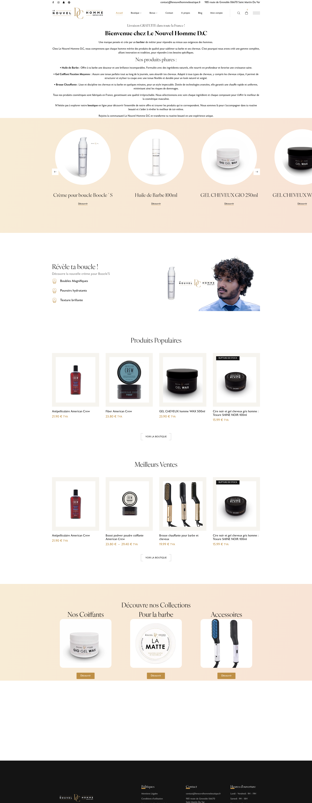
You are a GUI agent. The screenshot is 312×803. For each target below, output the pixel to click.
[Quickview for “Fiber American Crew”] (147, 393)
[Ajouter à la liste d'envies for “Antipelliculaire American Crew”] (93, 387)
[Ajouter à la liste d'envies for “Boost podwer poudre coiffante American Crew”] (147, 511)
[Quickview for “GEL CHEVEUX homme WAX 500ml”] (200, 393)
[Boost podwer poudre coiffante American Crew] (129, 504)
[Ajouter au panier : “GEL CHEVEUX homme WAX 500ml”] (200, 400)
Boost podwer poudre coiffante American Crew (124, 537)
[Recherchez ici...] (239, 13)
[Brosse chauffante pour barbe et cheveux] (183, 504)
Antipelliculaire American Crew (71, 411)
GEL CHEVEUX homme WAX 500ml (182, 411)
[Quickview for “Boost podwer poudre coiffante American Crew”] (147, 517)
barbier (140, 42)
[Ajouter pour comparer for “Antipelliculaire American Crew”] (93, 380)
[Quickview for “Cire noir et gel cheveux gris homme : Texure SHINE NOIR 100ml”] (254, 393)
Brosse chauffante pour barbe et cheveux (178, 537)
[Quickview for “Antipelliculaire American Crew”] (93, 393)
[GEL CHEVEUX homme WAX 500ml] (183, 380)
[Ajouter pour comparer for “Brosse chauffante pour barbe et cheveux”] (200, 504)
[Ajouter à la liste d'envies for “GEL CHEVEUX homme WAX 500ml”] (200, 387)
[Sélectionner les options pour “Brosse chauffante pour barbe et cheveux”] (200, 524)
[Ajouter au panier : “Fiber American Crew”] (147, 400)
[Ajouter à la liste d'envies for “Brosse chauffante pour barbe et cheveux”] (200, 511)
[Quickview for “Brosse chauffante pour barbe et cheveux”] (200, 517)
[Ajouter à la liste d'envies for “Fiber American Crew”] (147, 387)
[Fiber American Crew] (129, 380)
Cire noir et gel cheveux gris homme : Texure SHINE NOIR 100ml (236, 413)
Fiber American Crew (119, 411)
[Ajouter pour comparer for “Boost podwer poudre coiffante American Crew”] (147, 504)
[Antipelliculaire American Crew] (75, 380)
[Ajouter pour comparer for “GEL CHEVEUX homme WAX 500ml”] (200, 380)
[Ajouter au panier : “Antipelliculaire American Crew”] (93, 400)
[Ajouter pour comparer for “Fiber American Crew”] (147, 380)
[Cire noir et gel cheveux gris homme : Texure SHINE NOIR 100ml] (236, 380)
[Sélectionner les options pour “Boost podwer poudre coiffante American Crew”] (147, 524)
